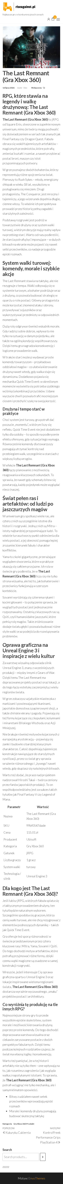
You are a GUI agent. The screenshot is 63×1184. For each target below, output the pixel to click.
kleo (25, 87)
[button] (58, 19)
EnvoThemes (36, 1178)
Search (7, 1150)
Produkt (30, 1124)
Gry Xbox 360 (19, 1124)
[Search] (43, 1157)
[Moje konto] (49, 19)
